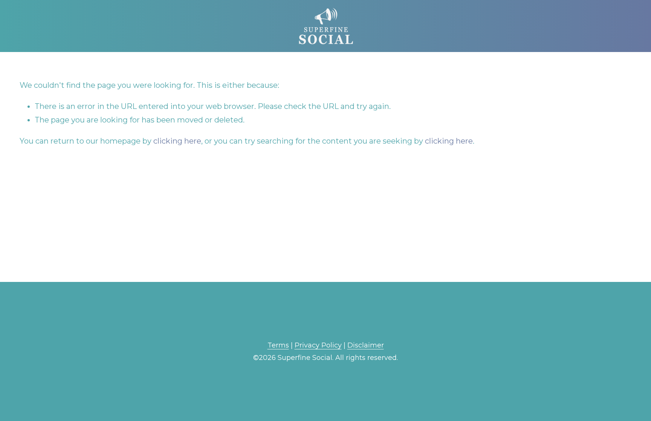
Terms (278, 345)
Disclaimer (365, 345)
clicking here (177, 140)
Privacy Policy (318, 345)
